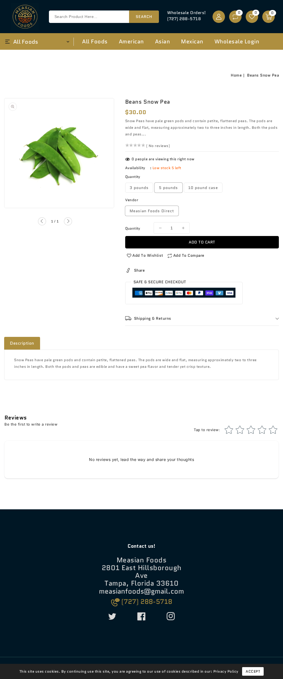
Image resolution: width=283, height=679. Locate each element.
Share (139, 270)
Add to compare (189, 255)
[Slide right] (68, 221)
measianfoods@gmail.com (141, 591)
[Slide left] (42, 221)
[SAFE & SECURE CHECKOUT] (183, 294)
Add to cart (202, 242)
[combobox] (104, 17)
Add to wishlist (147, 255)
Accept (253, 671)
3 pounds (139, 187)
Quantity (132, 228)
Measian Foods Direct (152, 211)
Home (236, 75)
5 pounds (168, 187)
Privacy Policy (226, 671)
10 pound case (203, 187)
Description (22, 343)
